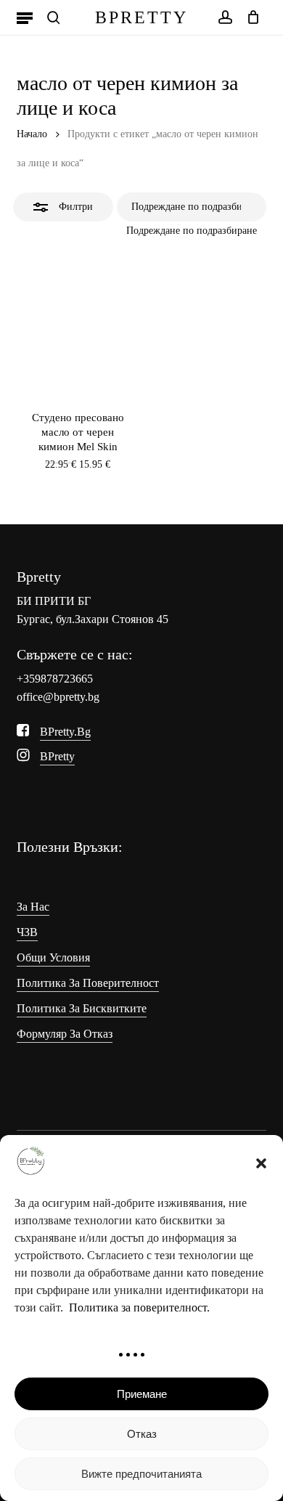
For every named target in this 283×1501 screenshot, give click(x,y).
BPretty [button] (57, 756)
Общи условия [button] (53, 957)
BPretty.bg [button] (65, 731)
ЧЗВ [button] (27, 932)
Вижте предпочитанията (141, 1474)
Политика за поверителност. (139, 1307)
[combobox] (191, 230)
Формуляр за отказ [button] (64, 1034)
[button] (261, 1163)
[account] (224, 17)
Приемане (142, 1394)
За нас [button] (33, 906)
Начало (32, 134)
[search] (53, 17)
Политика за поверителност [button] (88, 983)
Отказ (142, 1434)
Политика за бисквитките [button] (82, 1008)
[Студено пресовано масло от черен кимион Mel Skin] (77, 321)
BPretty (141, 17)
